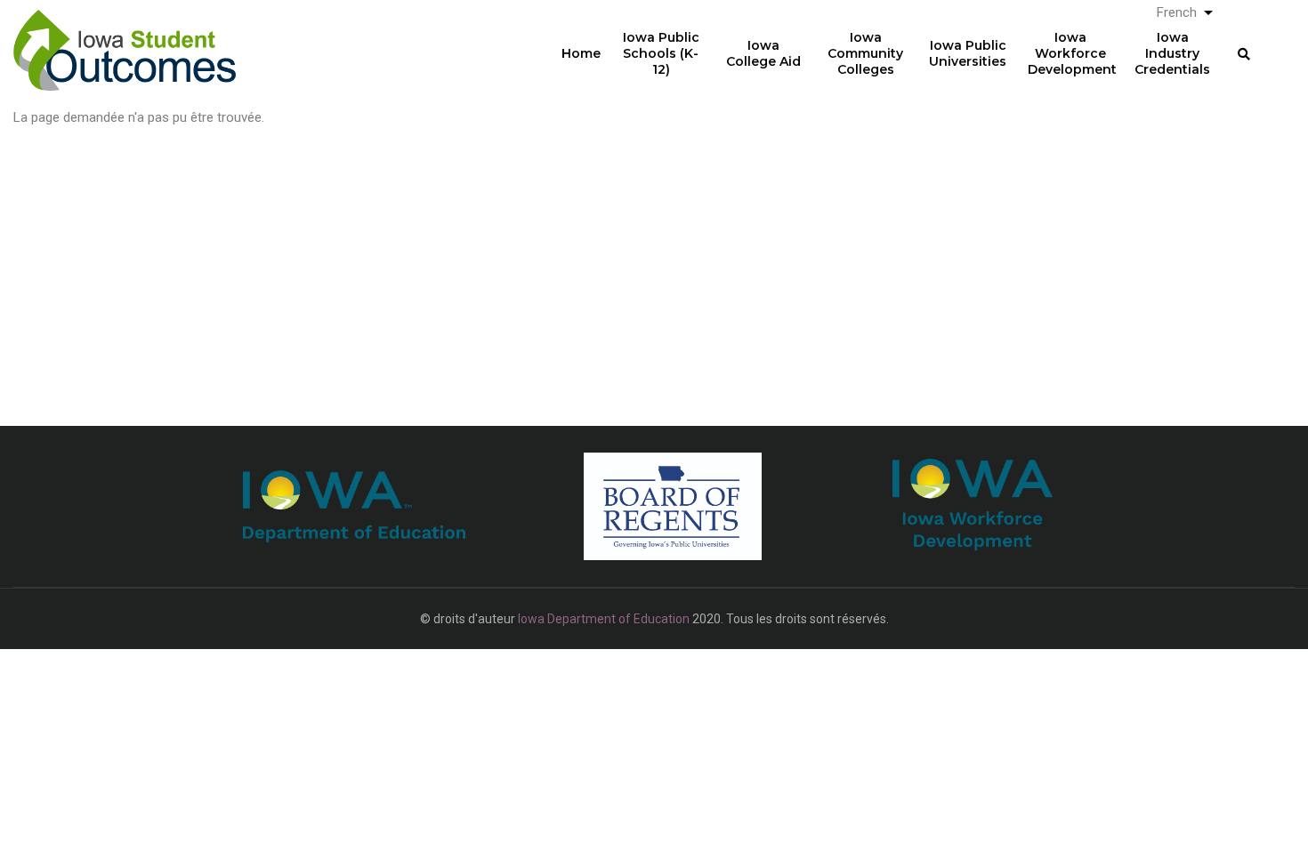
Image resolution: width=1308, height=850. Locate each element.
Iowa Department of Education (604, 619)
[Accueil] (124, 36)
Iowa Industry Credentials (1172, 53)
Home (581, 53)
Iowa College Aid (763, 53)
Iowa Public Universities (967, 53)
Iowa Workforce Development (1072, 53)
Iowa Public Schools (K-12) (661, 53)
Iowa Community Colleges (865, 53)
